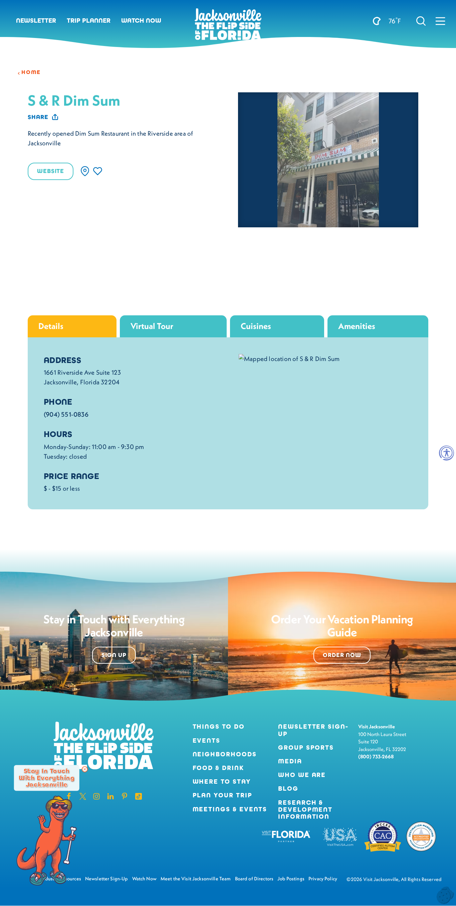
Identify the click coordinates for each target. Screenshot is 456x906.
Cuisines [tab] (256, 326)
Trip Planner (88, 20)
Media (290, 761)
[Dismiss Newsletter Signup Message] (85, 769)
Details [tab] (50, 326)
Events (207, 740)
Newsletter (36, 20)
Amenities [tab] (356, 326)
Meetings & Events (230, 809)
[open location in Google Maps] (289, 358)
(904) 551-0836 (66, 414)
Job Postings (290, 879)
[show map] (85, 171)
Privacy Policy (322, 879)
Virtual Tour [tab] (152, 326)
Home (31, 72)
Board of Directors (254, 879)
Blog (288, 788)
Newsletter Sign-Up (313, 730)
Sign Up (114, 655)
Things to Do (219, 726)
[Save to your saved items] (97, 171)
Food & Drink (218, 767)
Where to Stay (222, 781)
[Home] (228, 26)
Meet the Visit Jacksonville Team (196, 879)
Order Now (342, 655)
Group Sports (306, 747)
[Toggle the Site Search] (421, 21)
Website (50, 171)
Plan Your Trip (222, 795)
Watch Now (141, 20)
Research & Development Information (305, 809)
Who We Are (302, 774)
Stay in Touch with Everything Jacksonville (46, 778)
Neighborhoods (225, 754)
